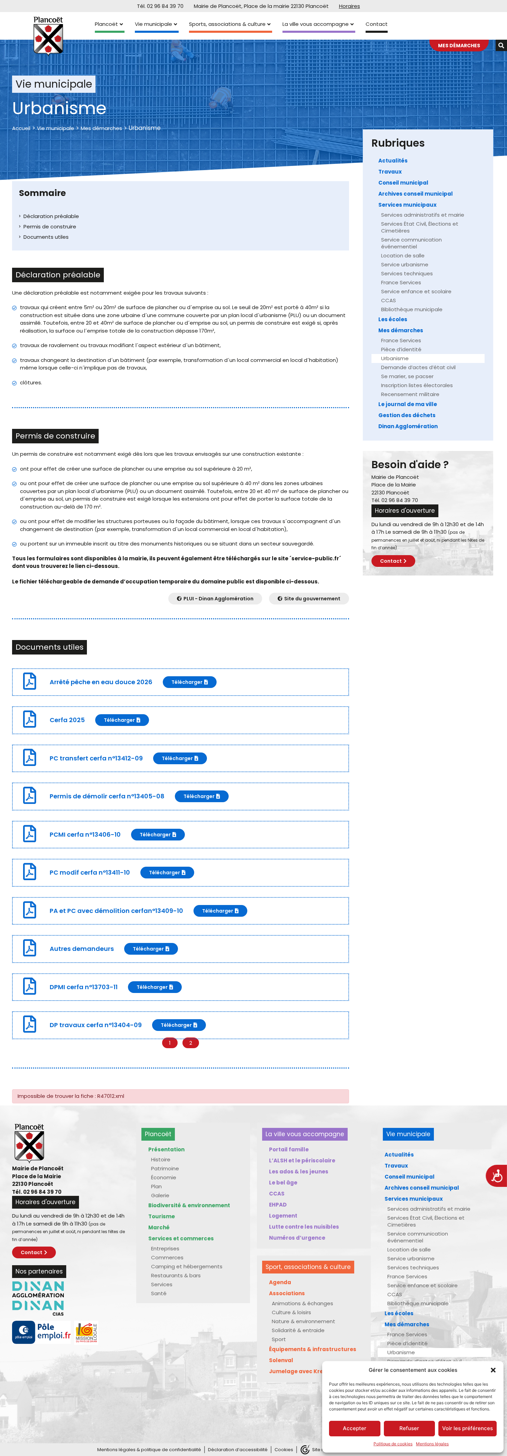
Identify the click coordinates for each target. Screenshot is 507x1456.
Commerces (167, 1257)
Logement (283, 1215)
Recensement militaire (410, 394)
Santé (159, 1293)
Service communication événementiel (411, 243)
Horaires (349, 6)
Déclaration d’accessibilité (238, 1449)
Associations (287, 1293)
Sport (279, 1339)
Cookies (284, 1449)
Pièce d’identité (401, 349)
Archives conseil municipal (415, 193)
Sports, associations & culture (227, 24)
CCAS (388, 300)
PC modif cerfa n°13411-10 (90, 872)
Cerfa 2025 (67, 720)
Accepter (354, 1428)
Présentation (166, 1149)
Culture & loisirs (291, 1312)
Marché (159, 1227)
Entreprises (165, 1248)
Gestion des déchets (407, 415)
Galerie (160, 1195)
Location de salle (403, 255)
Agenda (280, 1282)
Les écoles (392, 319)
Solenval (281, 1360)
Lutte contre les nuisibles (304, 1226)
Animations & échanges (302, 1303)
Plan (156, 1186)
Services (161, 1284)
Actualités (393, 160)
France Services (401, 282)
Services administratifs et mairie (422, 214)
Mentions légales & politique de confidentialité (149, 1449)
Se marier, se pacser (407, 376)
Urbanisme (395, 358)
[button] (493, 1370)
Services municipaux (407, 204)
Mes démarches (101, 128)
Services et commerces (181, 1238)
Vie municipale (153, 24)
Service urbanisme (404, 264)
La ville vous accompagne (315, 24)
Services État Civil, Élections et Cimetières (419, 227)
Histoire (160, 1159)
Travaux (390, 171)
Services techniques (407, 273)
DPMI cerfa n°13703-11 (84, 987)
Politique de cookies (393, 1443)
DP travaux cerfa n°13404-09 (96, 1025)
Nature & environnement (303, 1321)
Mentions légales (432, 1443)
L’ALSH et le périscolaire (302, 1160)
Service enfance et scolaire (416, 291)
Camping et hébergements (186, 1266)
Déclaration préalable (51, 216)
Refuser (409, 1428)
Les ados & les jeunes (298, 1171)
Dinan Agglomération (408, 426)
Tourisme (161, 1216)
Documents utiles (46, 236)
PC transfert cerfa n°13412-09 (96, 758)
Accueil (21, 128)
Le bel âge (283, 1182)
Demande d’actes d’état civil (418, 367)
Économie (163, 1177)
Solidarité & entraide (298, 1330)
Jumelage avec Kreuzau (303, 1371)
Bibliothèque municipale (412, 309)
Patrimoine (165, 1168)
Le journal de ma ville (407, 404)
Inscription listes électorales (417, 385)
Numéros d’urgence (297, 1237)
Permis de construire (49, 226)
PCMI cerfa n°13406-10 (85, 834)
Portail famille (289, 1149)
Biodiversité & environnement (189, 1205)
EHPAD (278, 1204)
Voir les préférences (467, 1428)
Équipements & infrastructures (312, 1349)
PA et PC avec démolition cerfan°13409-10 (116, 910)
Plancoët (106, 24)
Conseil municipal (403, 182)
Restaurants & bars (176, 1275)
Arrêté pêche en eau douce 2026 (101, 682)
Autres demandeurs (82, 948)
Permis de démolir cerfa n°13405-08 (107, 796)
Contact (377, 24)
